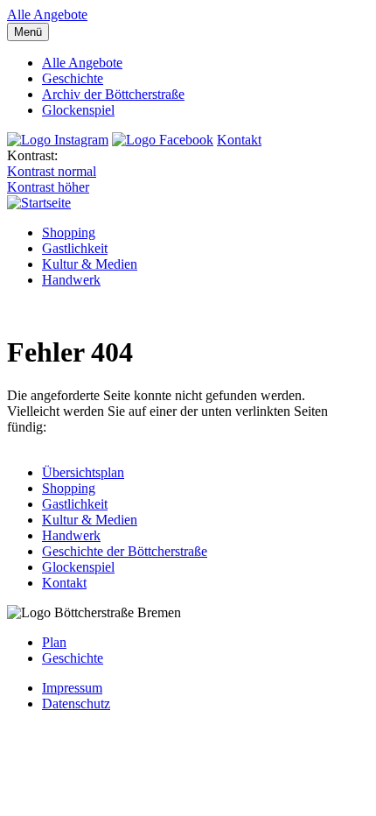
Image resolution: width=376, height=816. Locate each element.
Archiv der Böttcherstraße (113, 94)
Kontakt (239, 139)
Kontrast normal (51, 171)
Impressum (72, 687)
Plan (54, 642)
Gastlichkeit (75, 248)
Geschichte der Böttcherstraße (124, 551)
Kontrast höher (48, 186)
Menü (28, 32)
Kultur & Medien (89, 264)
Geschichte (72, 78)
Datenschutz (76, 703)
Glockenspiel (78, 109)
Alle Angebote (47, 14)
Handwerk (71, 279)
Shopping (68, 232)
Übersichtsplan (83, 472)
